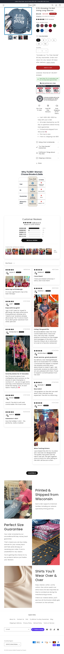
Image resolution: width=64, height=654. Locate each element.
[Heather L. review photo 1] (46, 310)
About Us (12, 619)
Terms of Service (49, 623)
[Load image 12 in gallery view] (26, 37)
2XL (39, 44)
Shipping (38, 16)
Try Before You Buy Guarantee (39, 619)
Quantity (38, 47)
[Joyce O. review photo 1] (18, 281)
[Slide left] (6, 37)
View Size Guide (43, 36)
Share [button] (40, 163)
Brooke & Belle (12, 650)
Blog (51, 619)
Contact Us (20, 619)
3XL (45, 44)
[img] (10, 270)
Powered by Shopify (21, 650)
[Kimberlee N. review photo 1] (18, 353)
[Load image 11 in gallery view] (20, 37)
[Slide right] (30, 37)
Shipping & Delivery (16, 623)
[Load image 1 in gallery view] (10, 37)
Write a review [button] (32, 240)
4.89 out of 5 (36, 223)
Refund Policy (38, 623)
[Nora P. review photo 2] (36, 444)
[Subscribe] (28, 629)
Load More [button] (32, 473)
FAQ (27, 619)
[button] (3, 5)
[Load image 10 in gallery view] (15, 37)
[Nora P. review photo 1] (46, 425)
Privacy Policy (27, 623)
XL (54, 40)
